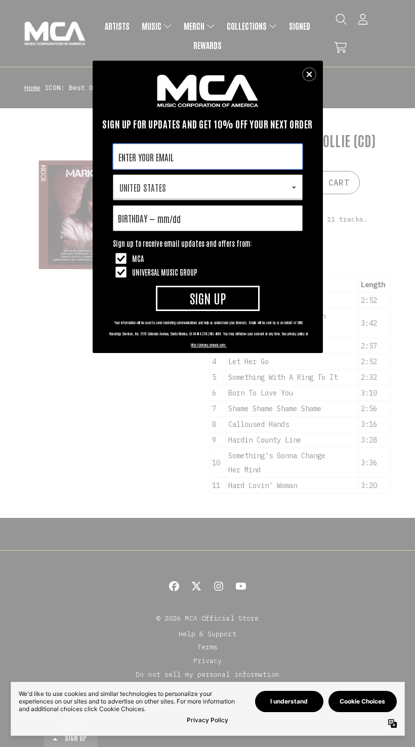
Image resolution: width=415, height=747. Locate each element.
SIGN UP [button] (208, 297)
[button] (309, 74)
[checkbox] (209, 258)
